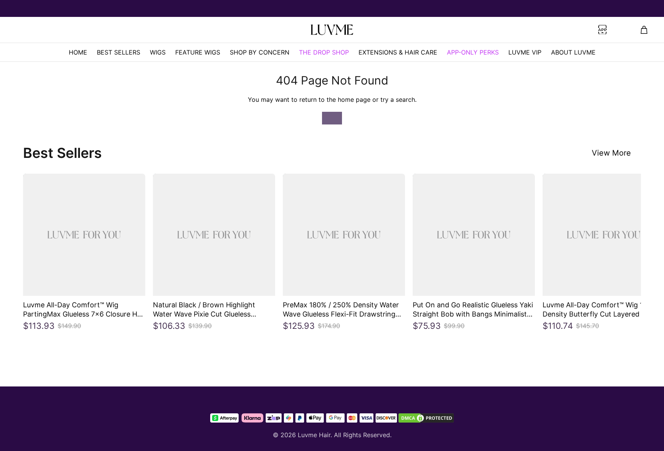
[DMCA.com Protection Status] (426, 418)
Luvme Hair (314, 435)
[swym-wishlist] (163, 30)
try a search (397, 99)
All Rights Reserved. (363, 435)
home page (354, 99)
